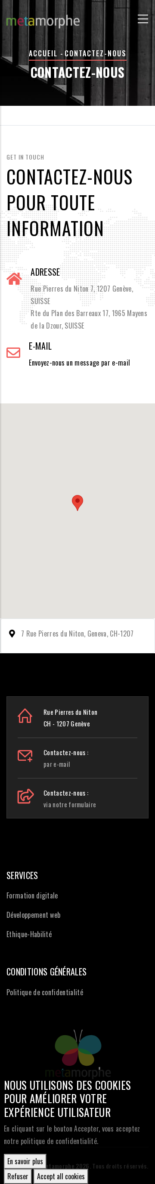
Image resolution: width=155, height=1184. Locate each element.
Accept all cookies (61, 1176)
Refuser (17, 1176)
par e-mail (56, 764)
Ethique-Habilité (29, 934)
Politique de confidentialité (44, 992)
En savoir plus (25, 1161)
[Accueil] (43, 17)
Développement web (33, 915)
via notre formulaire (69, 804)
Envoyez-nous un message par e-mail (79, 362)
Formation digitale (32, 895)
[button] (77, 503)
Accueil (43, 53)
